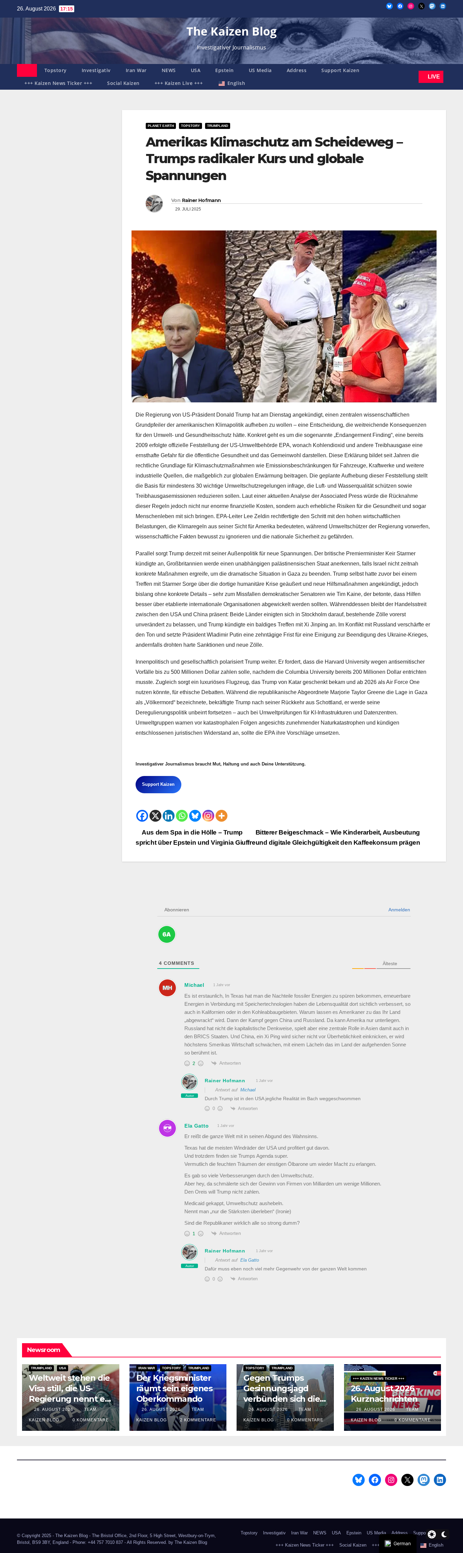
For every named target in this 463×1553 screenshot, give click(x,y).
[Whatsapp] (182, 816)
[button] (412, 77)
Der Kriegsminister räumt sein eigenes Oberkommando (174, 1388)
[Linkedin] (169, 816)
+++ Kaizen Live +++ (179, 83)
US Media (260, 70)
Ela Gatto (249, 1260)
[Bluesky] (195, 816)
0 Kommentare (91, 1420)
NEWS (169, 70)
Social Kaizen (123, 83)
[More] (221, 816)
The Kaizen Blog (231, 31)
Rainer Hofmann (201, 200)
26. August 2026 (54, 1409)
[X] (155, 816)
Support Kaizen (340, 70)
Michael (248, 1089)
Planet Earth (161, 126)
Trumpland (217, 126)
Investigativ (96, 70)
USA (196, 70)
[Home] (27, 70)
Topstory (55, 70)
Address (297, 70)
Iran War (136, 70)
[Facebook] (142, 816)
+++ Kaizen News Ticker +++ (58, 83)
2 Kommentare (198, 1420)
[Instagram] (208, 816)
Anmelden (398, 909)
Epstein (224, 70)
